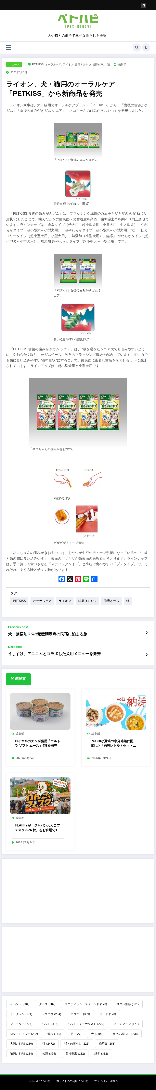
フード (108, 1014)
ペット (50, 1023)
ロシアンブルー (24, 1033)
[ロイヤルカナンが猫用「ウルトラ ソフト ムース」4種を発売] (40, 711)
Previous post (18, 627)
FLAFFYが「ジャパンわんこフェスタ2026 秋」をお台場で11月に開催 (37, 828)
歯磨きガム (99, 64)
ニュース (14, 64)
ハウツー (80, 1014)
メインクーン (126, 1023)
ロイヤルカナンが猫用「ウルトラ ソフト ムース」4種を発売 (37, 743)
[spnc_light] (146, 47)
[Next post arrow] (146, 655)
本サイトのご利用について (72, 1081)
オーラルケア (53, 64)
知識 (49, 1053)
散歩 (54, 1033)
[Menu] (8, 47)
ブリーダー (21, 1023)
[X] (70, 579)
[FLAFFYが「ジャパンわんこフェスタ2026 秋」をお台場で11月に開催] (40, 795)
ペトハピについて (39, 1081)
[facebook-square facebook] (143, 5)
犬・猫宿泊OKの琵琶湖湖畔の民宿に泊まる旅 (47, 634)
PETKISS (38, 64)
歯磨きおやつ (83, 64)
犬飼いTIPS (21, 1043)
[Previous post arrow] (146, 633)
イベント (19, 1004)
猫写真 (107, 1043)
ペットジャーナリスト (86, 1023)
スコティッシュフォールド (86, 1004)
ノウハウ (51, 1014)
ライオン (68, 64)
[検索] (137, 47)
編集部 (122, 64)
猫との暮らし (76, 1043)
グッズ (47, 1004)
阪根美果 (75, 1053)
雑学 (101, 1053)
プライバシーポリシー (107, 1081)
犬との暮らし (125, 1033)
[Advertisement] (78, 891)
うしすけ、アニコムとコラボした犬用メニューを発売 (54, 654)
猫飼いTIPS (21, 1053)
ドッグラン (21, 1014)
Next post (15, 646)
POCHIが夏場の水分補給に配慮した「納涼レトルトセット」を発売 (113, 743)
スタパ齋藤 (128, 1004)
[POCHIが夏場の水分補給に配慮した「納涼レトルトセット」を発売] (116, 711)
